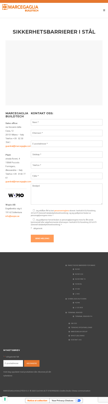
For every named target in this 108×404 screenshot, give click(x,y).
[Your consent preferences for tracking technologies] (5, 399)
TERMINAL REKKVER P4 (83, 316)
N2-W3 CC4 (79, 274)
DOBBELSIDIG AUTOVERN (77, 299)
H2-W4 (77, 303)
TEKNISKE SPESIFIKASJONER (81, 327)
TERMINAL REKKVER (75, 312)
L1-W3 (77, 294)
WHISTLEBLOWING (78, 336)
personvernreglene (61, 211)
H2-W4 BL (78, 284)
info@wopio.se (12, 216)
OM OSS (74, 323)
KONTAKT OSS (76, 340)
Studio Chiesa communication (78, 391)
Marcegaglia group (79, 332)
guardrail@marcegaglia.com (18, 146)
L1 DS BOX (79, 308)
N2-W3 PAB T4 (80, 279)
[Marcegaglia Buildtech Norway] (20, 7)
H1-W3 (77, 289)
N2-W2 (77, 269)
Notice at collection (37, 400)
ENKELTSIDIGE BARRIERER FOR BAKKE (81, 265)
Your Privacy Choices (62, 400)
